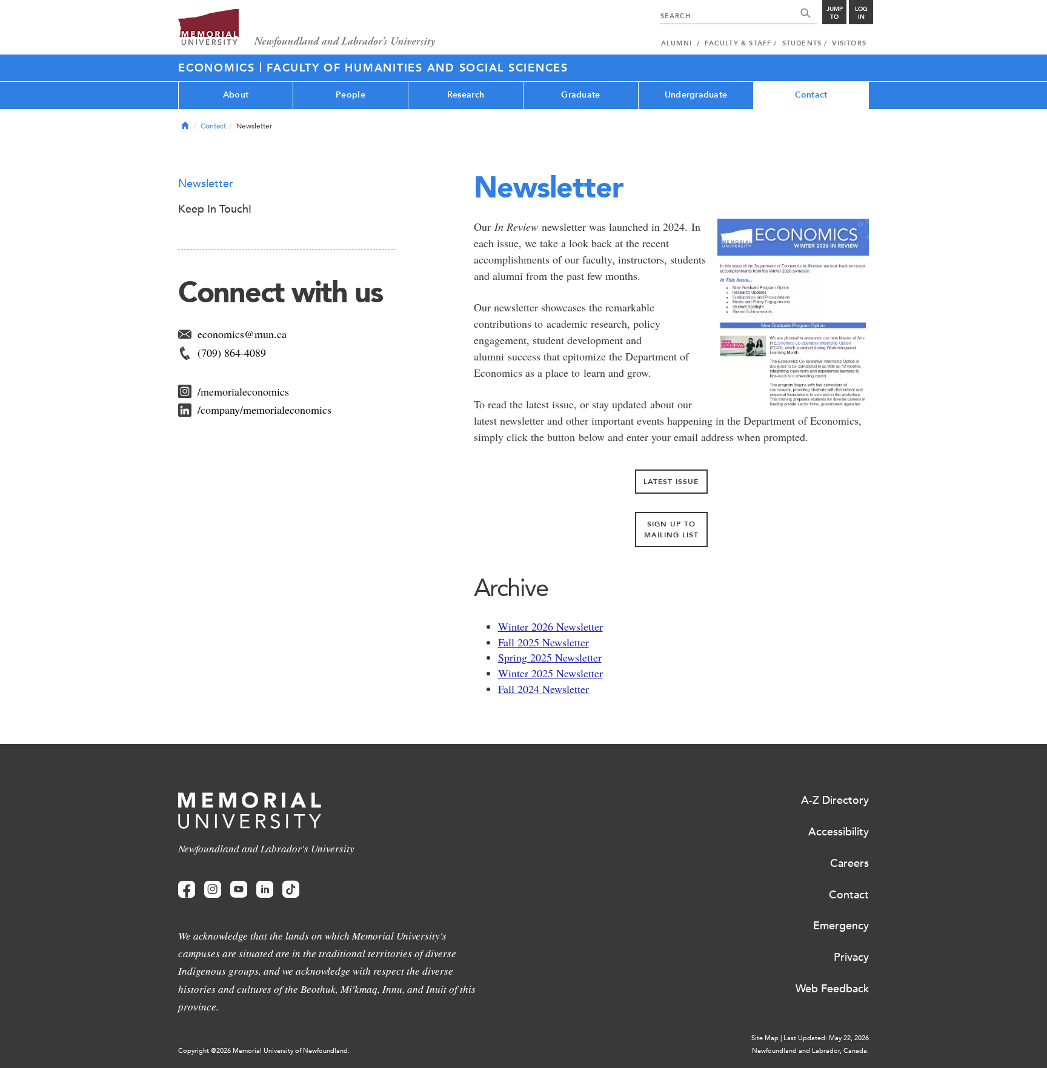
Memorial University (307, 28)
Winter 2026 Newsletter (550, 626)
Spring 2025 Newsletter (550, 657)
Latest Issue (671, 481)
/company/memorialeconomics (264, 409)
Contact (811, 95)
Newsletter (205, 183)
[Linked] (264, 889)
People (350, 95)
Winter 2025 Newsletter (550, 673)
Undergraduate (696, 95)
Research (465, 95)
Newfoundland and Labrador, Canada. (810, 1051)
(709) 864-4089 (232, 352)
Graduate (580, 95)
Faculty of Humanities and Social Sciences (417, 68)
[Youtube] (238, 889)
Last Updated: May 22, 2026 (826, 1038)
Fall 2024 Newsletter (543, 689)
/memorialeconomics (243, 391)
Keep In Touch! (214, 209)
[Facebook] (186, 889)
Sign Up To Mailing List (671, 529)
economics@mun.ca (242, 334)
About (235, 95)
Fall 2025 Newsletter (543, 642)
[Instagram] (212, 889)
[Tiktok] (290, 889)
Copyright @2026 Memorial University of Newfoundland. (264, 1051)
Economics (218, 68)
